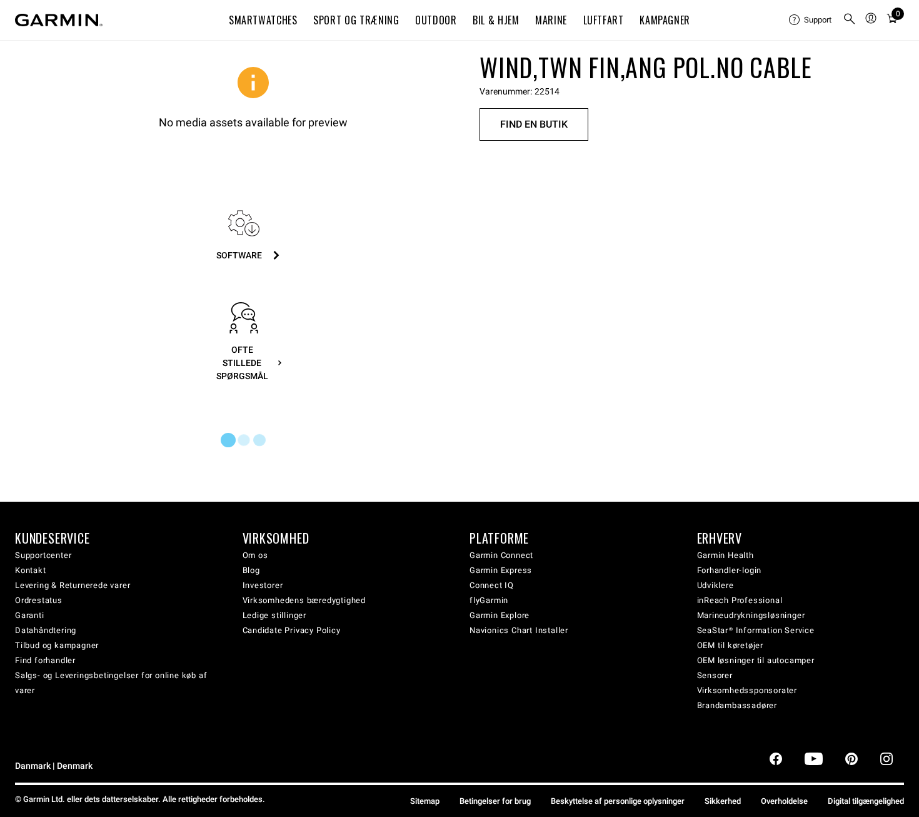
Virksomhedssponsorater (747, 690)
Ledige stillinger (275, 615)
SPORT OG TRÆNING (356, 20)
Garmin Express (501, 570)
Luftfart (603, 20)
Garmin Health (725, 555)
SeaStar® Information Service (756, 630)
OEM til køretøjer (730, 645)
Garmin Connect (501, 555)
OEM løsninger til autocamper (756, 660)
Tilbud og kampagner (57, 645)
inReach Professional (740, 600)
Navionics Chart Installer (519, 630)
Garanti (29, 615)
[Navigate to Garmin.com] (59, 20)
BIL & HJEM (496, 20)
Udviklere (715, 585)
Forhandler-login (729, 570)
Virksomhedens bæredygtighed (304, 600)
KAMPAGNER (665, 20)
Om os (255, 555)
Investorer (263, 585)
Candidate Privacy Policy (292, 630)
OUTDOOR (435, 20)
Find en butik (534, 124)
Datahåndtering (45, 630)
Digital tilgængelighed (866, 801)
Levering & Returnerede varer (72, 585)
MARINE (551, 20)
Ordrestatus (39, 600)
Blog (251, 570)
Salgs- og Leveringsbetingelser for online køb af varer (111, 683)
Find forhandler (45, 660)
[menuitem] (811, 20)
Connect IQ (492, 585)
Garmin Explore (500, 615)
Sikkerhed (723, 801)
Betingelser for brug (495, 801)
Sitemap (424, 801)
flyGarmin (489, 600)
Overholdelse (784, 801)
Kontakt (30, 570)
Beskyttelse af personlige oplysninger (618, 801)
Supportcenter (43, 555)
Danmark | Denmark (54, 766)
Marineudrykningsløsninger (751, 615)
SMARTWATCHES (263, 20)
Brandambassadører (737, 705)
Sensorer (715, 675)
